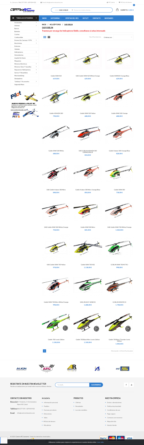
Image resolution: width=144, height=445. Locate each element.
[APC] (47, 369)
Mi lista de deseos (126, 2)
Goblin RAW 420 (56, 76)
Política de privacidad (114, 406)
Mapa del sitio (111, 421)
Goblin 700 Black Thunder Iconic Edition (119, 340)
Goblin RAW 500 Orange (119, 113)
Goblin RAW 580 (119, 190)
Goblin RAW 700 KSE (88, 264)
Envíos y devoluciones (114, 402)
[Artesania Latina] (97, 369)
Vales (45, 417)
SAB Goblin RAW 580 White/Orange (56, 227)
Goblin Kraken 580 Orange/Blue (119, 151)
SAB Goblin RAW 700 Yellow (56, 264)
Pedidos (46, 406)
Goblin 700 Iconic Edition (56, 339)
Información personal (51, 402)
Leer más (100, 442)
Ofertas (78, 402)
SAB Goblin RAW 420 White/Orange (88, 76)
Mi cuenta (46, 398)
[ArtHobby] (123, 369)
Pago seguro (111, 414)
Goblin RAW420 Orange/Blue (119, 76)
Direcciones (48, 414)
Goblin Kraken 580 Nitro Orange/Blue (87, 190)
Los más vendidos (81, 410)
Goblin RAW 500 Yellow (88, 113)
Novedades (79, 406)
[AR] (72, 369)
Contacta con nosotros (114, 417)
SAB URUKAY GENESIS (88, 302)
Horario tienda (111, 425)
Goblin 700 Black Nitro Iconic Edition (88, 339)
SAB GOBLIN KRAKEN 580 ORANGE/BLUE (88, 151)
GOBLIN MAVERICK (119, 302)
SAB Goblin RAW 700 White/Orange (119, 227)
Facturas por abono (50, 410)
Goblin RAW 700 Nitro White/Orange (56, 302)
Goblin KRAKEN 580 (56, 113)
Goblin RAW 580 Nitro (88, 227)
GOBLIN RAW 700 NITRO (119, 264)
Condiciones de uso (113, 410)
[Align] (21, 369)
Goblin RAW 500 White (56, 151)
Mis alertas (47, 425)
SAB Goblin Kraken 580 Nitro (56, 190)
